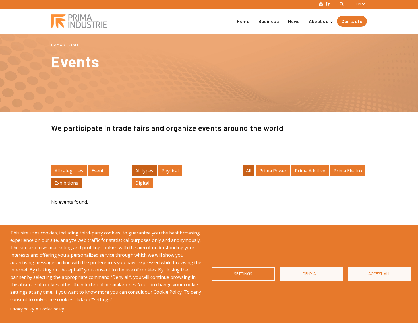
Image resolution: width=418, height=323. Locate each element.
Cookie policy (52, 309)
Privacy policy (22, 309)
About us (318, 21)
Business (268, 21)
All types (144, 171)
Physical (170, 171)
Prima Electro (348, 171)
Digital (142, 183)
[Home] (81, 21)
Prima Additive (310, 171)
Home (243, 21)
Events (72, 45)
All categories (69, 171)
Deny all (311, 273)
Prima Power (273, 171)
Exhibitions (66, 183)
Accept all (379, 273)
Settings (243, 273)
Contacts (352, 21)
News (294, 21)
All (248, 171)
